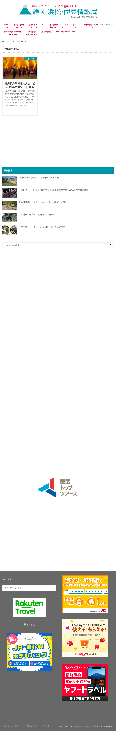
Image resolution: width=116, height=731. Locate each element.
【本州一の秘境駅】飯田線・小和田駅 (37, 214)
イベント (76, 25)
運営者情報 (46, 31)
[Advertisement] (58, 139)
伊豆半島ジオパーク (13, 32)
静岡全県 (53, 25)
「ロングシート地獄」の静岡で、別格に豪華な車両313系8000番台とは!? (53, 190)
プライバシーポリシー (65, 31)
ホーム (7, 25)
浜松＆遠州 (33, 25)
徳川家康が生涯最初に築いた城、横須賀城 (39, 177)
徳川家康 (31, 32)
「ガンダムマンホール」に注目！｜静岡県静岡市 (42, 226)
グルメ (65, 25)
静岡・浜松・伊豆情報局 (85, 726)
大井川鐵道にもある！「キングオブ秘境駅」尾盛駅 (43, 202)
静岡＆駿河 (19, 25)
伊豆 (43, 25)
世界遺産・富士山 (92, 25)
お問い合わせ (47, 726)
